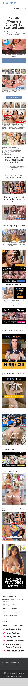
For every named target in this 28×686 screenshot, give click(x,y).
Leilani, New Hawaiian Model (11, 612)
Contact (6, 674)
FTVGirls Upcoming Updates (9, 662)
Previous (17, 8)
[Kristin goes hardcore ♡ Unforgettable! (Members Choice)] (14, 526)
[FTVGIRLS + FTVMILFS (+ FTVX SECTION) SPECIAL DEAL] (14, 351)
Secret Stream (17, 664)
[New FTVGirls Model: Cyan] (14, 429)
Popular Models (6, 664)
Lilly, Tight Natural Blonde (10, 615)
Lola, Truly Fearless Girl (9, 596)
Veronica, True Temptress (10, 608)
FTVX (10, 672)
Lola (4, 242)
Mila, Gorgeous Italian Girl (10, 605)
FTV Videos (5, 666)
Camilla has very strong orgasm (13, 32)
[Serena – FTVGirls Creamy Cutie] (14, 489)
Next (23, 8)
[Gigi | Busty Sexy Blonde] (14, 459)
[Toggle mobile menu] (25, 2)
